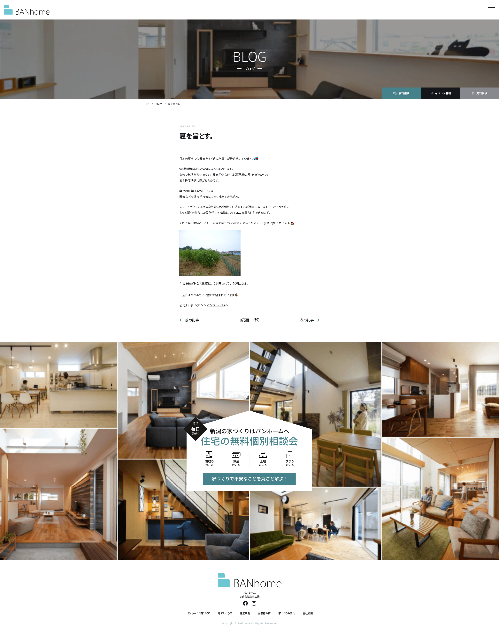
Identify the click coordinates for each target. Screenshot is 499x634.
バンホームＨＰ (216, 305)
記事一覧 (249, 319)
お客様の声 (264, 613)
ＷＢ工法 (204, 191)
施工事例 (245, 613)
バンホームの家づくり (198, 613)
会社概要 (308, 613)
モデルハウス (225, 613)
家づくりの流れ (286, 613)
